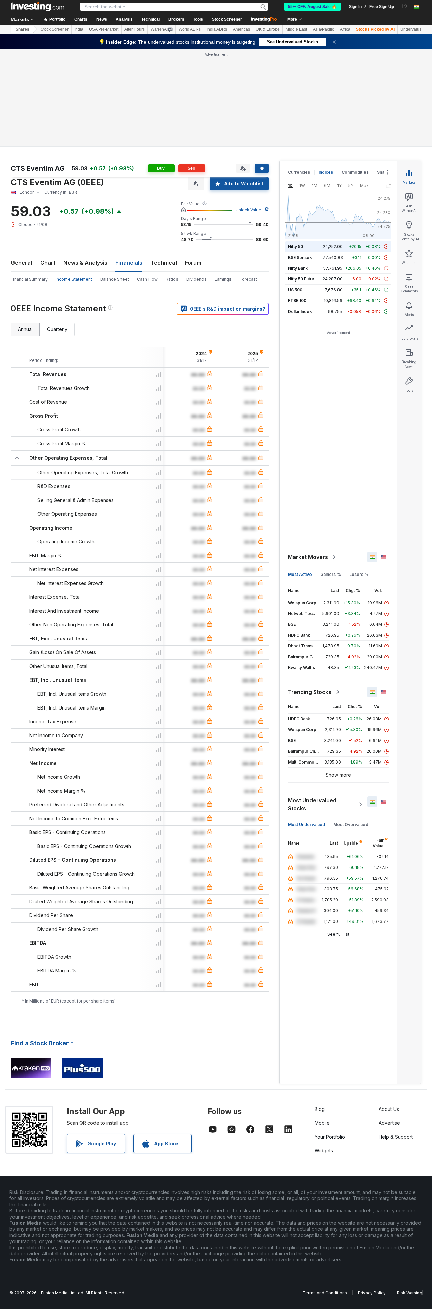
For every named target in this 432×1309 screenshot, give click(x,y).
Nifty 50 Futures (303, 279)
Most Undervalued (306, 824)
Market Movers (308, 557)
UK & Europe (268, 29)
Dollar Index (300, 311)
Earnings (223, 279)
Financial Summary (29, 279)
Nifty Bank (298, 268)
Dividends (196, 279)
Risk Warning (409, 1292)
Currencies (299, 172)
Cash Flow (147, 279)
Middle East (296, 29)
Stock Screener (227, 19)
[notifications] (404, 6)
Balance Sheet (114, 279)
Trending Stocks (309, 692)
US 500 (295, 289)
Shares (22, 29)
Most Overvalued (350, 824)
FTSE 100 (297, 300)
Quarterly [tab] (57, 329)
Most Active (300, 574)
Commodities (355, 172)
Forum (193, 262)
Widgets (324, 1150)
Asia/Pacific (323, 29)
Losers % (359, 574)
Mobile (322, 1123)
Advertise (389, 1123)
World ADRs (190, 29)
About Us (389, 1109)
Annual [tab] (25, 329)
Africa (345, 29)
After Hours (134, 29)
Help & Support (396, 1137)
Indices (326, 172)
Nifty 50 (295, 246)
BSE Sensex (300, 257)
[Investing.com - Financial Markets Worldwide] (37, 6)
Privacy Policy (372, 1292)
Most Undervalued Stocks (312, 804)
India (78, 29)
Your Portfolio (330, 1137)
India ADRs (217, 29)
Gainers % (330, 574)
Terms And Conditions (325, 1292)
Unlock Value (248, 209)
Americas (241, 29)
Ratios (172, 279)
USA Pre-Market (103, 29)
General (21, 262)
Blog (320, 1109)
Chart (47, 262)
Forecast (248, 279)
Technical (164, 262)
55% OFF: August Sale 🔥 (312, 6)
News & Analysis (85, 262)
